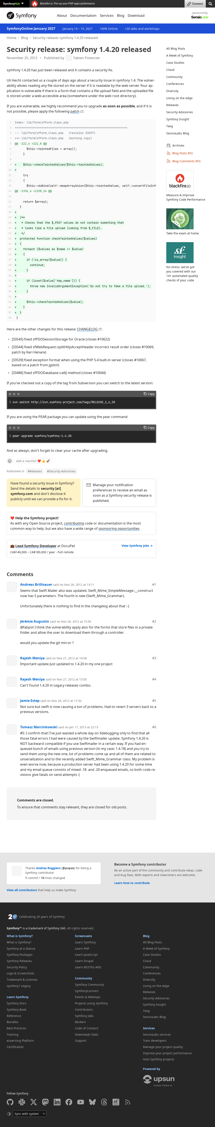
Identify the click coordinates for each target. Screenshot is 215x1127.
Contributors (84, 1009)
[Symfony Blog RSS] (127, 1102)
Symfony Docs (16, 1003)
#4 (154, 679)
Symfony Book (16, 1009)
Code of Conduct (86, 1028)
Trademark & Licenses (22, 980)
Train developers (154, 1041)
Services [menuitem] (107, 15)
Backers (80, 1022)
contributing (74, 523)
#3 (154, 658)
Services (149, 1028)
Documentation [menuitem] (83, 15)
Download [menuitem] (136, 15)
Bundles (12, 1022)
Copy (151, 394)
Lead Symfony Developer (35, 546)
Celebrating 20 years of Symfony (42, 917)
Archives (178, 145)
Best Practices (16, 1028)
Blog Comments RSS (186, 161)
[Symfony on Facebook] (69, 1102)
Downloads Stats (86, 1034)
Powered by (151, 1069)
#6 (154, 727)
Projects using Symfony (91, 1003)
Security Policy (17, 967)
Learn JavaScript (86, 955)
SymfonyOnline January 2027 (31, 28)
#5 (154, 700)
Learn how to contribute (132, 883)
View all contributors (22, 890)
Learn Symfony (18, 997)
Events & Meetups (87, 997)
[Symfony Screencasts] (116, 1102)
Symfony (11, 3)
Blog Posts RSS (182, 153)
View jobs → (137, 546)
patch (74, 111)
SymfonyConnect (86, 991)
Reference (14, 1016)
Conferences (175, 84)
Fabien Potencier (86, 58)
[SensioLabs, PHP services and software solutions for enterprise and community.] (199, 16)
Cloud (170, 70)
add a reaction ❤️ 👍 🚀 (33, 461)
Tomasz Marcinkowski (38, 727)
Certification (15, 1047)
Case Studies (175, 63)
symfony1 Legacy (19, 986)
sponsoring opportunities (118, 528)
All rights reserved (80, 928)
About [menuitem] (62, 15)
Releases (35, 471)
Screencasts (83, 936)
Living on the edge (179, 98)
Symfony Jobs (84, 1016)
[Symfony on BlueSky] (92, 1102)
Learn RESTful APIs (88, 967)
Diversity (172, 91)
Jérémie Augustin (34, 621)
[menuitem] (185, 48)
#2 (154, 621)
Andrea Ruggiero (48, 868)
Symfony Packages (20, 955)
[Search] (210, 3)
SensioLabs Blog (177, 133)
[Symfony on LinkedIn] (57, 1102)
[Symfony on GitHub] (10, 1102)
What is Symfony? (20, 936)
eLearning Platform (20, 1041)
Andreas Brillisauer (36, 584)
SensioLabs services (157, 1034)
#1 (154, 584)
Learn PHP (82, 948)
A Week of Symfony (179, 55)
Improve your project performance (167, 1053)
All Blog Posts (175, 49)
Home (11, 37)
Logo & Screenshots (20, 973)
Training (12, 1034)
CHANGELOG (87, 329)
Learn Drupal (84, 961)
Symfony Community (89, 985)
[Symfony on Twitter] (33, 1102)
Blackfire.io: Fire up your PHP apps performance (67, 3)
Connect (197, 3)
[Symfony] (29, 15)
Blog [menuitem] (120, 15)
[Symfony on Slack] (21, 1102)
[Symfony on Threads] (104, 1102)
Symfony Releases (19, 961)
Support (80, 1041)
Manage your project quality (163, 1047)
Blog (24, 37)
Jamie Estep (29, 700)
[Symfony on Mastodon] (45, 1102)
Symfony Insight (177, 119)
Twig (169, 126)
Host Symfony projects (158, 1059)
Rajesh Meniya (32, 658)
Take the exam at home (182, 233)
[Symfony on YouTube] (80, 1102)
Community (174, 77)
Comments (20, 574)
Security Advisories (61, 471)
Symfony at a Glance (21, 948)
